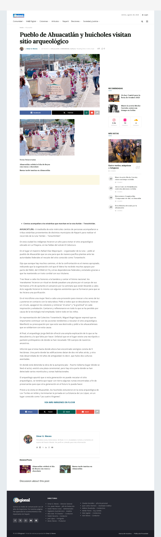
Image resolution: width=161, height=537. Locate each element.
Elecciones (75, 21)
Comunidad (17, 21)
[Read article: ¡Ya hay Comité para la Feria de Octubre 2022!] (113, 98)
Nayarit (66, 21)
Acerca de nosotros (125, 533)
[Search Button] (142, 21)
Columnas (44, 21)
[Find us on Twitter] (20, 520)
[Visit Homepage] (18, 16)
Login (145, 15)
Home (22, 27)
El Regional (21, 533)
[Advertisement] (80, 5)
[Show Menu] (147, 21)
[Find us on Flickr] (36, 520)
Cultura (73, 49)
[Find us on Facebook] (15, 520)
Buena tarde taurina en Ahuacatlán (35, 170)
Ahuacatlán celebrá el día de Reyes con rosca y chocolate (43, 468)
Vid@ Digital (31, 21)
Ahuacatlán (28, 27)
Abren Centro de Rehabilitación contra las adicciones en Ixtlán (126, 188)
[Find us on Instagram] (26, 520)
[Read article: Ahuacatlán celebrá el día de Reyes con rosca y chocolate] (25, 469)
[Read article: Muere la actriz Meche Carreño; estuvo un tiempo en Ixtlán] (113, 108)
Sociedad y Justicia (90, 21)
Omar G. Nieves (31, 49)
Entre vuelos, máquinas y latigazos (119, 166)
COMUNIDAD (64, 49)
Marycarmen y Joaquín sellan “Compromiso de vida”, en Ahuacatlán (128, 197)
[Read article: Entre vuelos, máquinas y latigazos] (124, 151)
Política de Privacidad (141, 533)
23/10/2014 (45, 49)
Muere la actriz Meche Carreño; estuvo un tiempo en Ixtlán (130, 108)
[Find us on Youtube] (31, 520)
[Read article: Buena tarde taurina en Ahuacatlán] (65, 469)
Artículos (55, 21)
